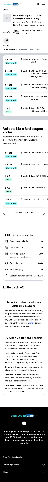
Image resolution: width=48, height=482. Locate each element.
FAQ (39, 49)
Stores (6, 10)
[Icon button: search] (38, 4)
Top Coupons (10, 49)
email (31, 323)
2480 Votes (16, 32)
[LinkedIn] (24, 423)
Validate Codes (27, 49)
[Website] (6, 41)
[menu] (43, 4)
